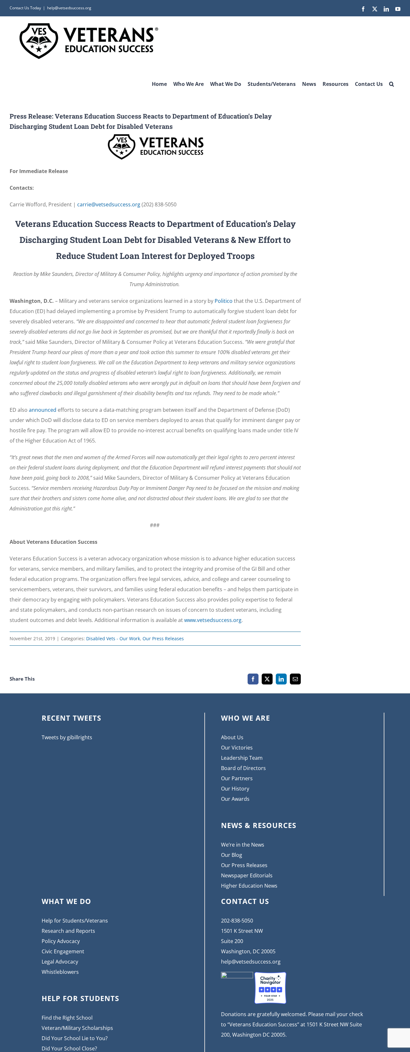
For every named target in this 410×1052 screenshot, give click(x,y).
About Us (232, 737)
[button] (391, 81)
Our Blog (231, 854)
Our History (235, 788)
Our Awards (235, 798)
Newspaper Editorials (247, 875)
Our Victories (237, 747)
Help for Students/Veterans (75, 920)
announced (42, 409)
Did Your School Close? (69, 1048)
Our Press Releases (163, 638)
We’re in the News (242, 844)
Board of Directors (243, 768)
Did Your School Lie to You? (75, 1038)
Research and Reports (68, 930)
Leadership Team (242, 757)
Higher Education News (249, 885)
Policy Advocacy (61, 941)
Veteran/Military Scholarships (77, 1027)
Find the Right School (67, 1017)
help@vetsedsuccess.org (69, 8)
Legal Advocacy (60, 961)
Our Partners (237, 778)
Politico (224, 300)
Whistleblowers (60, 971)
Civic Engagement (63, 951)
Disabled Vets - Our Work (113, 638)
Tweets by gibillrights (67, 737)
